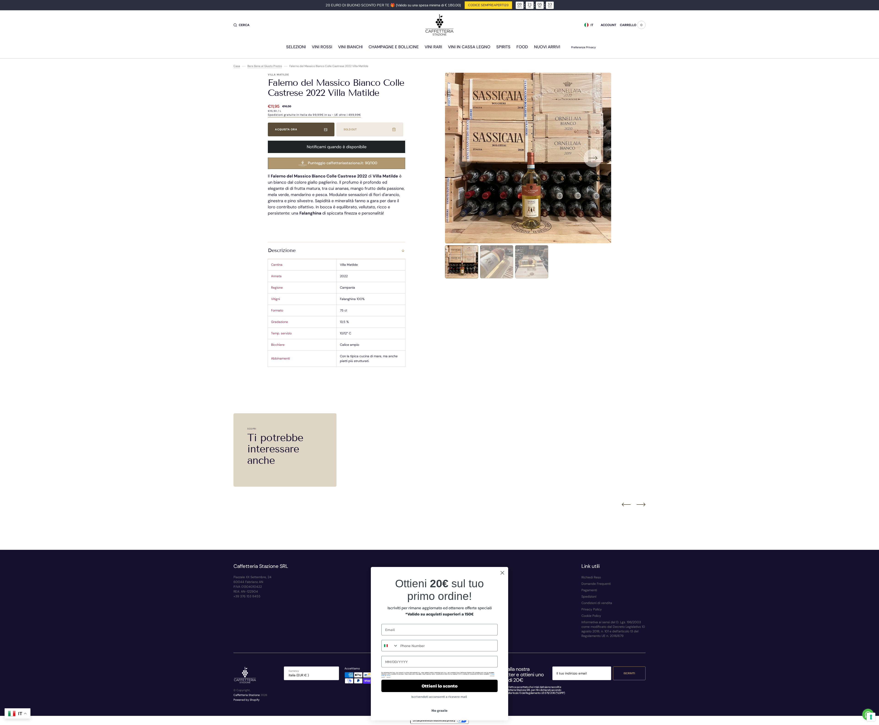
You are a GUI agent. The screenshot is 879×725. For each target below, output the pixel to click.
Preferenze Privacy (583, 47)
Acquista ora (286, 129)
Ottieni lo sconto (440, 685)
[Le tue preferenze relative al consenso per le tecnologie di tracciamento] (871, 717)
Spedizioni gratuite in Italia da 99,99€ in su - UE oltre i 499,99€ (314, 115)
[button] (241, 25)
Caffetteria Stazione (246, 695)
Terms (388, 675)
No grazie (439, 710)
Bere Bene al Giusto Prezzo (264, 66)
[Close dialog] (502, 573)
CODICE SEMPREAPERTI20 (488, 5)
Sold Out (350, 129)
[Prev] (626, 504)
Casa (236, 66)
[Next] (641, 504)
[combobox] (390, 645)
